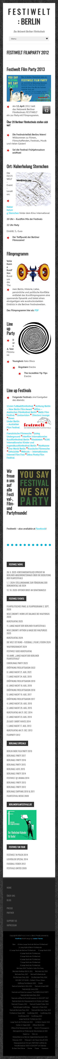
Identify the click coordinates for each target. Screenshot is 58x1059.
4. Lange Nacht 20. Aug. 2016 (19, 703)
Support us (12, 920)
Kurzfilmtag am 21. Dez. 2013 (19, 730)
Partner (10, 912)
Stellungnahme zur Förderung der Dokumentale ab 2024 (30, 1031)
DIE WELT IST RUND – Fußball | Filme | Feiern (30, 980)
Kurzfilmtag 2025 (15, 621)
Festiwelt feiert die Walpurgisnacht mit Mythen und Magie (30, 1001)
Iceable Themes (38, 939)
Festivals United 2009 (17, 868)
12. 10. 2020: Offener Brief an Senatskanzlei (26, 590)
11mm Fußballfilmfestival (20, 405)
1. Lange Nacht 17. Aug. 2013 (19, 725)
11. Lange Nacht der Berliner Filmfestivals (26, 625)
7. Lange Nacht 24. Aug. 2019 (19, 676)
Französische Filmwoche (19, 433)
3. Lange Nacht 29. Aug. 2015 (19, 707)
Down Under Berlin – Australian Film (13, 423)
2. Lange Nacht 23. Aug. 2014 (19, 716)
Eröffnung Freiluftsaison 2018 (21, 690)
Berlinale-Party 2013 (16, 782)
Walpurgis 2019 (17, 1040)
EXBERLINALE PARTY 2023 (17, 663)
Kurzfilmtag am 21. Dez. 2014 (19, 712)
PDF (37, 310)
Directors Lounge (40, 415)
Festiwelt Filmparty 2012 (19, 1004)
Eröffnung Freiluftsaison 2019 (21, 681)
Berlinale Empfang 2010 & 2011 (21, 791)
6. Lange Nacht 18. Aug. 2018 (19, 685)
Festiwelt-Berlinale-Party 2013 (41, 1010)
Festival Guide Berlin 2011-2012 (22, 986)
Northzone (44, 445)
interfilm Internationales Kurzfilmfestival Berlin (27, 438)
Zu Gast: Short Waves (18, 1048)
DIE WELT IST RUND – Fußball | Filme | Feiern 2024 (29, 642)
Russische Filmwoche (39, 448)
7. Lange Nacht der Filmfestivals (30, 962)
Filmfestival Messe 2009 (18, 795)
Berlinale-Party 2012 (16, 786)
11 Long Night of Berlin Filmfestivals (30, 947)
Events (41, 983)
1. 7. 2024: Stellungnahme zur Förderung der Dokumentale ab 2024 (27, 584)
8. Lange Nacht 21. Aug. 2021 (19, 672)
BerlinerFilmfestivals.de (38, 974)
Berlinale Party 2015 (16, 764)
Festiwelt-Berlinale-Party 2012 (19, 1010)
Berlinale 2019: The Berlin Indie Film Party (30, 968)
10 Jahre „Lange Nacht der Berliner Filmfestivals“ (23, 657)
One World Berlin (17, 448)
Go (35, 433)
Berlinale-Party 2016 (16, 760)
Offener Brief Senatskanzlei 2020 (21, 1028)
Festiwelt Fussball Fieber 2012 (39, 1004)
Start (13, 944)
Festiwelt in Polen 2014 (17, 854)
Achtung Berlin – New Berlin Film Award (28, 407)
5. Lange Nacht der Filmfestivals (30, 956)
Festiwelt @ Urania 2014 (18, 778)
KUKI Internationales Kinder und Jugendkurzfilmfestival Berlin (28, 442)
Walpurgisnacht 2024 (17, 646)
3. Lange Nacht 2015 (44, 950)
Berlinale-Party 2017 (16, 755)
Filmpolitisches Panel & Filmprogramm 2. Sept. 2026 (28, 608)
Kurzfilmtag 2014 (45, 1013)
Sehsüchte (13, 451)
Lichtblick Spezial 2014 (17, 859)
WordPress (18, 939)
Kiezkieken (37, 439)
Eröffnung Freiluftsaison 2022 (21, 667)
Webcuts (25, 451)
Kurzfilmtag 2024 (15, 637)
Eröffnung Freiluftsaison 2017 (21, 699)
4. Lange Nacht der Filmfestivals (30, 953)
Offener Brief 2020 (38, 1025)
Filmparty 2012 (13, 734)
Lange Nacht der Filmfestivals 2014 (21, 1022)
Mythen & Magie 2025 (23, 1025)
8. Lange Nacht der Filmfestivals (30, 965)
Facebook (41, 528)
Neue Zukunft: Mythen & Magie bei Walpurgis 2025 (27, 632)
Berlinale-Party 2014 (16, 773)
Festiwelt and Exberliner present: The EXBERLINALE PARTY (30, 992)
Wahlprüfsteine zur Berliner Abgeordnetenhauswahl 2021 (30, 1037)
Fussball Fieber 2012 (16, 863)
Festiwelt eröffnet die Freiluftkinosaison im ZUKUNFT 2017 (30, 998)
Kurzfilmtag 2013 (32, 1013)
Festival (16, 427)
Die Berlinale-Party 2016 (39, 977)
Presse (10, 908)
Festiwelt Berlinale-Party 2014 (30, 995)
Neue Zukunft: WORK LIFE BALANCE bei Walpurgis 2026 (28, 615)
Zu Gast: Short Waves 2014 (19, 721)
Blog (9, 900)
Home (9, 887)
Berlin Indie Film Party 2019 (19, 751)
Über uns (11, 895)
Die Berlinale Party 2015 (21, 977)
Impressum (12, 925)
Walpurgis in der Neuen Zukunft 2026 (36, 1040)
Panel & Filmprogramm (41, 1028)
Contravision (23, 415)
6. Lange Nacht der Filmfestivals (30, 959)
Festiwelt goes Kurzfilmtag (19, 651)
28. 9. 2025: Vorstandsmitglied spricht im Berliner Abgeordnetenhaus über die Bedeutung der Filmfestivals (29, 575)
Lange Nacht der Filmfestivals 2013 (30, 1019)
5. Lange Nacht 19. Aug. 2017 (19, 694)
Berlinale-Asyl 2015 (16, 769)
